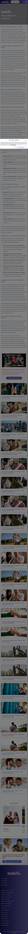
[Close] (26, 140)
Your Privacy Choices (20, 147)
